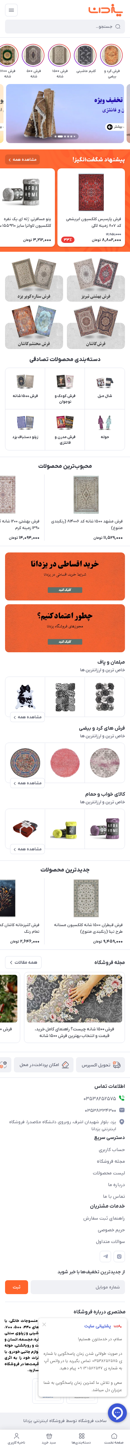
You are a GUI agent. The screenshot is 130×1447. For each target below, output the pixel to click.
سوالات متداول (110, 1242)
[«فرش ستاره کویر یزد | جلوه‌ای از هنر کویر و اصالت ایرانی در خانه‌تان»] (34, 280)
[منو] (11, 10)
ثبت (17, 1287)
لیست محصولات (109, 1173)
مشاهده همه (25, 159)
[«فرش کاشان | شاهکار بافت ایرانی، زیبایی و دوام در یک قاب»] (96, 327)
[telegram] (105, 1256)
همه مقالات (26, 963)
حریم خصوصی (111, 1230)
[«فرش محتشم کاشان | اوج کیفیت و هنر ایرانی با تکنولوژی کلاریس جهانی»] (34, 327)
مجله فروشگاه (111, 1161)
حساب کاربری (112, 1150)
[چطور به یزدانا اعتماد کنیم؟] (65, 628)
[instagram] (119, 1256)
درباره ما (116, 1185)
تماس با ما (114, 1196)
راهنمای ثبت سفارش (104, 1218)
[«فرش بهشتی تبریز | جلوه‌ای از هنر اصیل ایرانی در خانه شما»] (96, 280)
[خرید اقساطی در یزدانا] (65, 576)
